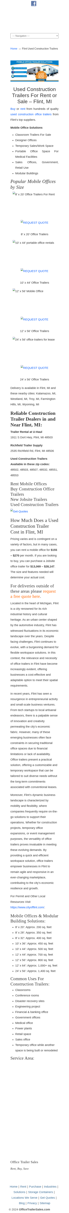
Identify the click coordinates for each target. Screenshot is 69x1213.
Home (13, 48)
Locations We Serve (24, 1197)
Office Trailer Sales (34, 20)
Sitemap (45, 1203)
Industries (50, 1186)
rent (22, 108)
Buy (12, 108)
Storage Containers (40, 1192)
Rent (23, 1186)
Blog (22, 1203)
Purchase (35, 1186)
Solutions (19, 1192)
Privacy (32, 1203)
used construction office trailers (31, 114)
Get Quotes (47, 1197)
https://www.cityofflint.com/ (27, 907)
